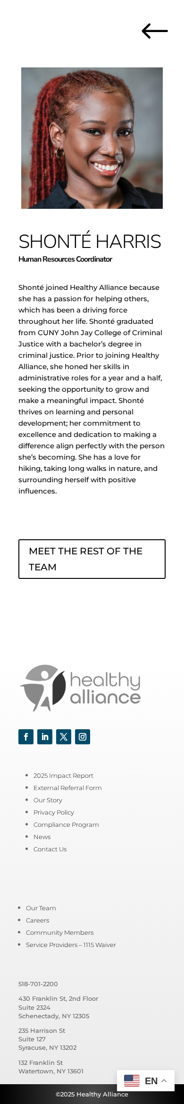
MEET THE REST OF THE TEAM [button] (85, 559)
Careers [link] (37, 920)
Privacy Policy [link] (53, 812)
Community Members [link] (59, 932)
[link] (160, 44)
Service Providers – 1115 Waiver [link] (71, 944)
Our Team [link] (41, 908)
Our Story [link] (47, 800)
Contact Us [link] (50, 849)
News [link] (41, 836)
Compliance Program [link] (66, 824)
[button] (25, 736)
